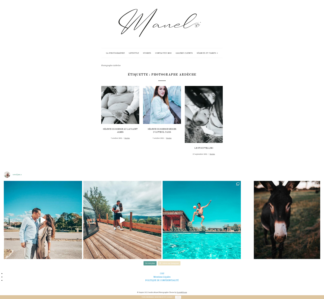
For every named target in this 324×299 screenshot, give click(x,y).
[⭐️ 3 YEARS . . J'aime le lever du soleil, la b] (43, 220)
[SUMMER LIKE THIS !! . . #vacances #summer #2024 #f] (281, 220)
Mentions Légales (162, 276)
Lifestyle (134, 53)
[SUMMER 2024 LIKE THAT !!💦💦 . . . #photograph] (202, 220)
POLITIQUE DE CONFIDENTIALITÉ (162, 280)
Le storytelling (203, 148)
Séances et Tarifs (206, 53)
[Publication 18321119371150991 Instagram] (122, 220)
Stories (147, 53)
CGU (162, 273)
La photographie (115, 53)
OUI (178, 297)
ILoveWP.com (182, 292)
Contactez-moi (163, 53)
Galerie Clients (184, 53)
